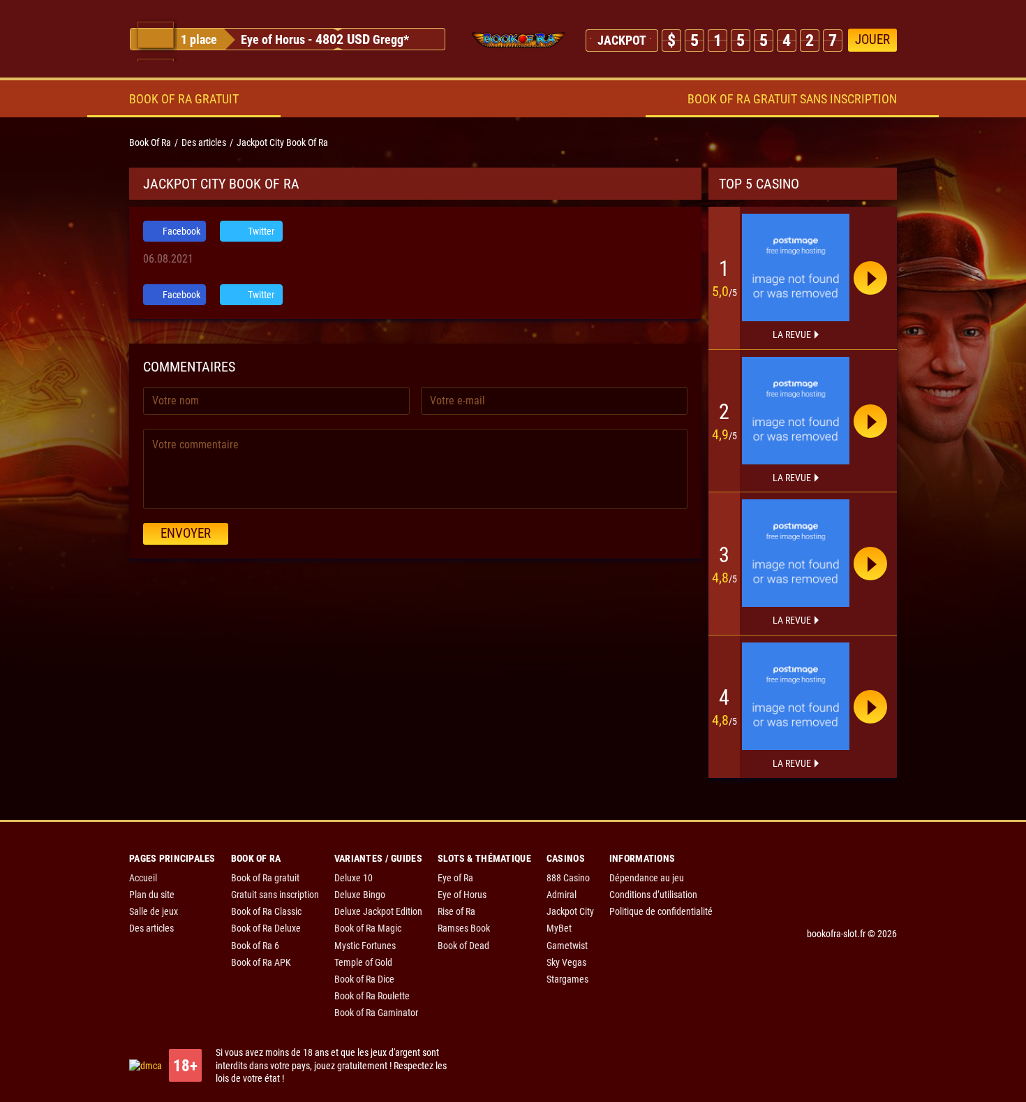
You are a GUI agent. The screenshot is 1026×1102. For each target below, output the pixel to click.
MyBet (559, 928)
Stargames (567, 979)
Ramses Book (464, 928)
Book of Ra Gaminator (376, 1012)
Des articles (151, 928)
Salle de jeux (153, 911)
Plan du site (151, 894)
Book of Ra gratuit (265, 877)
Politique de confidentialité (661, 911)
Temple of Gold (363, 962)
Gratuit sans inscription (275, 894)
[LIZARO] (795, 696)
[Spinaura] (795, 267)
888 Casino (568, 877)
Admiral (562, 894)
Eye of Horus (273, 39)
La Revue (792, 334)
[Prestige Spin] (795, 410)
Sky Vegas (566, 962)
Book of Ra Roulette (372, 995)
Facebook (180, 231)
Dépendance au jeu (646, 877)
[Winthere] (795, 553)
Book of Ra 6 (255, 945)
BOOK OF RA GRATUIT (184, 98)
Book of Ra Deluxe (266, 928)
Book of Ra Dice (364, 979)
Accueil (143, 877)
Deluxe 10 (353, 877)
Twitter (260, 231)
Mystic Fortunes (365, 945)
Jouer (872, 39)
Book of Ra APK (261, 962)
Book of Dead (463, 945)
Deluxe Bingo (359, 894)
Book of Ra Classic (266, 911)
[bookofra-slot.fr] (518, 40)
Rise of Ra (456, 911)
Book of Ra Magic (367, 928)
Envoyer (186, 533)
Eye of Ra (455, 877)
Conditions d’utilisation (653, 894)
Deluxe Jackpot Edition (378, 911)
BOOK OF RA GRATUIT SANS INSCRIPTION (792, 98)
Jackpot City (570, 911)
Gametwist (567, 945)
